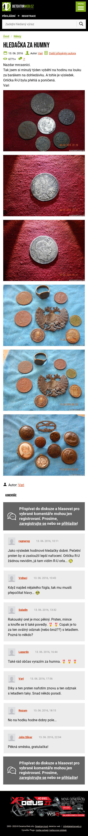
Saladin (23, 609)
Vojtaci (23, 578)
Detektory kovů (41, 826)
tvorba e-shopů (42, 830)
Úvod (6, 36)
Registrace (29, 16)
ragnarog (24, 541)
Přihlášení (8, 16)
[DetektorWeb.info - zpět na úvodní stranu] (19, 6)
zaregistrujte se (32, 523)
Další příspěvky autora (62, 53)
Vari (40, 53)
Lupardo (24, 651)
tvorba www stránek (58, 830)
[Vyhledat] (81, 24)
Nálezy (17, 36)
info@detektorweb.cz (72, 826)
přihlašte (69, 523)
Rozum (23, 710)
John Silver (25, 737)
